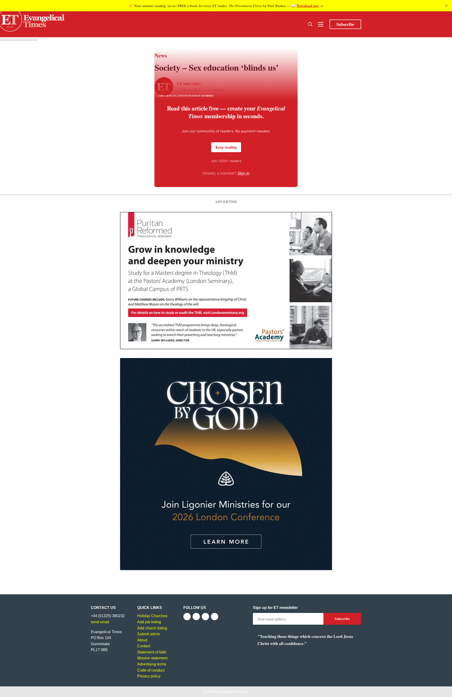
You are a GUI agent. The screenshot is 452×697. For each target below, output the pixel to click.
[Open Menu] (320, 24)
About (142, 640)
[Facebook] (187, 616)
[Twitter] (196, 616)
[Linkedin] (214, 616)
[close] (446, 5)
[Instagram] (205, 616)
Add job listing (149, 622)
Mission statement (152, 658)
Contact (143, 646)
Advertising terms (151, 664)
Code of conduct (151, 670)
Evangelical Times (232, 692)
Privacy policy (149, 676)
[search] (310, 24)
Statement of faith (151, 652)
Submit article (148, 634)
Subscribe (345, 24)
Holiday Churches (152, 616)
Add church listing (152, 628)
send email (100, 622)
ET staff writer (189, 83)
